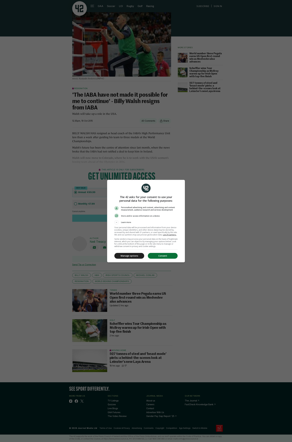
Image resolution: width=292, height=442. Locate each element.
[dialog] (146, 221)
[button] (146, 222)
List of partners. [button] (169, 234)
